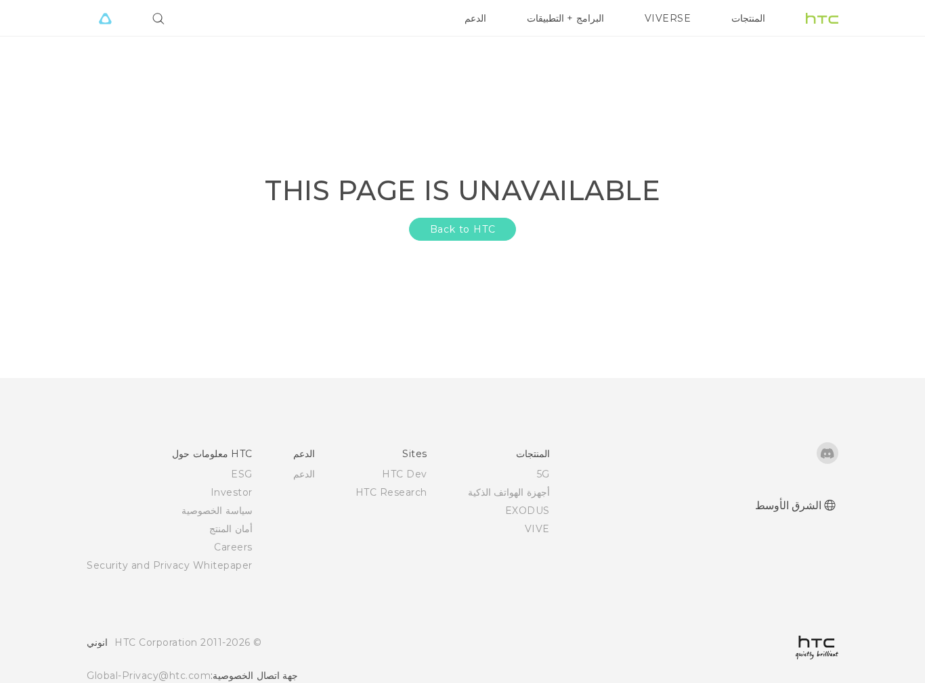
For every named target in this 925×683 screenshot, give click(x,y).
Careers (233, 547)
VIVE (537, 529)
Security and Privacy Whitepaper (170, 565)
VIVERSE (668, 18)
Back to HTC (463, 229)
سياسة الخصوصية (217, 510)
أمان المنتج (231, 529)
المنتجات (748, 18)
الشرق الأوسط (788, 505)
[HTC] (822, 18)
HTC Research (391, 492)
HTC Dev (404, 474)
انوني (97, 642)
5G (543, 474)
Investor (232, 492)
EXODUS (527, 510)
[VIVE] (104, 18)
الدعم (475, 18)
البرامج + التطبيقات (565, 18)
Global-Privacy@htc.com (149, 675)
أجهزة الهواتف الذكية (509, 492)
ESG (242, 474)
